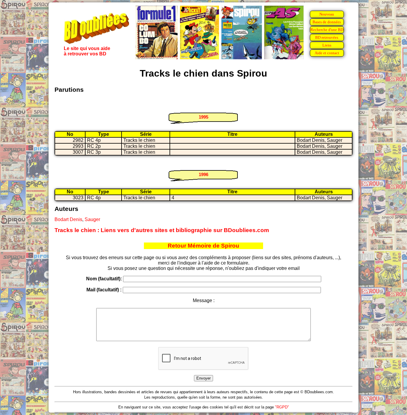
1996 (203, 174)
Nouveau (326, 14)
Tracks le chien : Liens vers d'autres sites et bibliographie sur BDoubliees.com (162, 230)
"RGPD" (282, 407)
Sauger (92, 219)
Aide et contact (327, 53)
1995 (203, 116)
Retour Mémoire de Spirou (203, 246)
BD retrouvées (326, 37)
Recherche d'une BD (326, 29)
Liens (326, 45)
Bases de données (327, 22)
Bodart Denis (68, 219)
